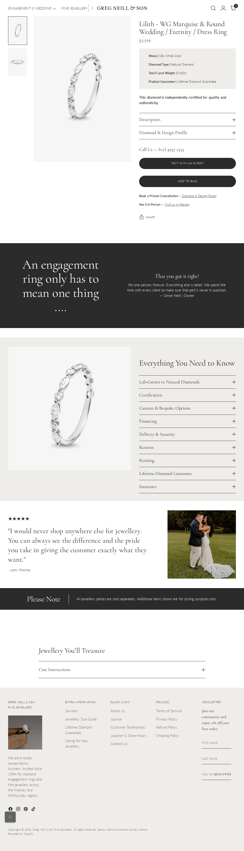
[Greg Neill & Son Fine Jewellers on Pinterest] (26, 810)
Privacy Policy (167, 719)
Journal (116, 719)
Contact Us (119, 743)
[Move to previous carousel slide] (221, 628)
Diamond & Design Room (199, 196)
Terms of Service (169, 711)
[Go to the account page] (223, 8)
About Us (118, 711)
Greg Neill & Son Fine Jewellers (52, 829)
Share (150, 217)
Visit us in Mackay (177, 204)
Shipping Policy (167, 735)
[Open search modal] (213, 8)
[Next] (92, 8)
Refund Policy (166, 727)
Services (71, 711)
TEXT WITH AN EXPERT (187, 163)
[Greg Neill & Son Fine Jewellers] (122, 8)
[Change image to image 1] (17, 30)
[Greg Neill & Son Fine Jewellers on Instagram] (18, 810)
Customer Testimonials (128, 727)
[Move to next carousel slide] (232, 628)
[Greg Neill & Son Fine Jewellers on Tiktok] (34, 810)
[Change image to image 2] (17, 62)
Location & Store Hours (128, 735)
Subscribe (223, 774)
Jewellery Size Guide (81, 719)
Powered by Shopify (20, 833)
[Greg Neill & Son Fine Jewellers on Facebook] (11, 810)
